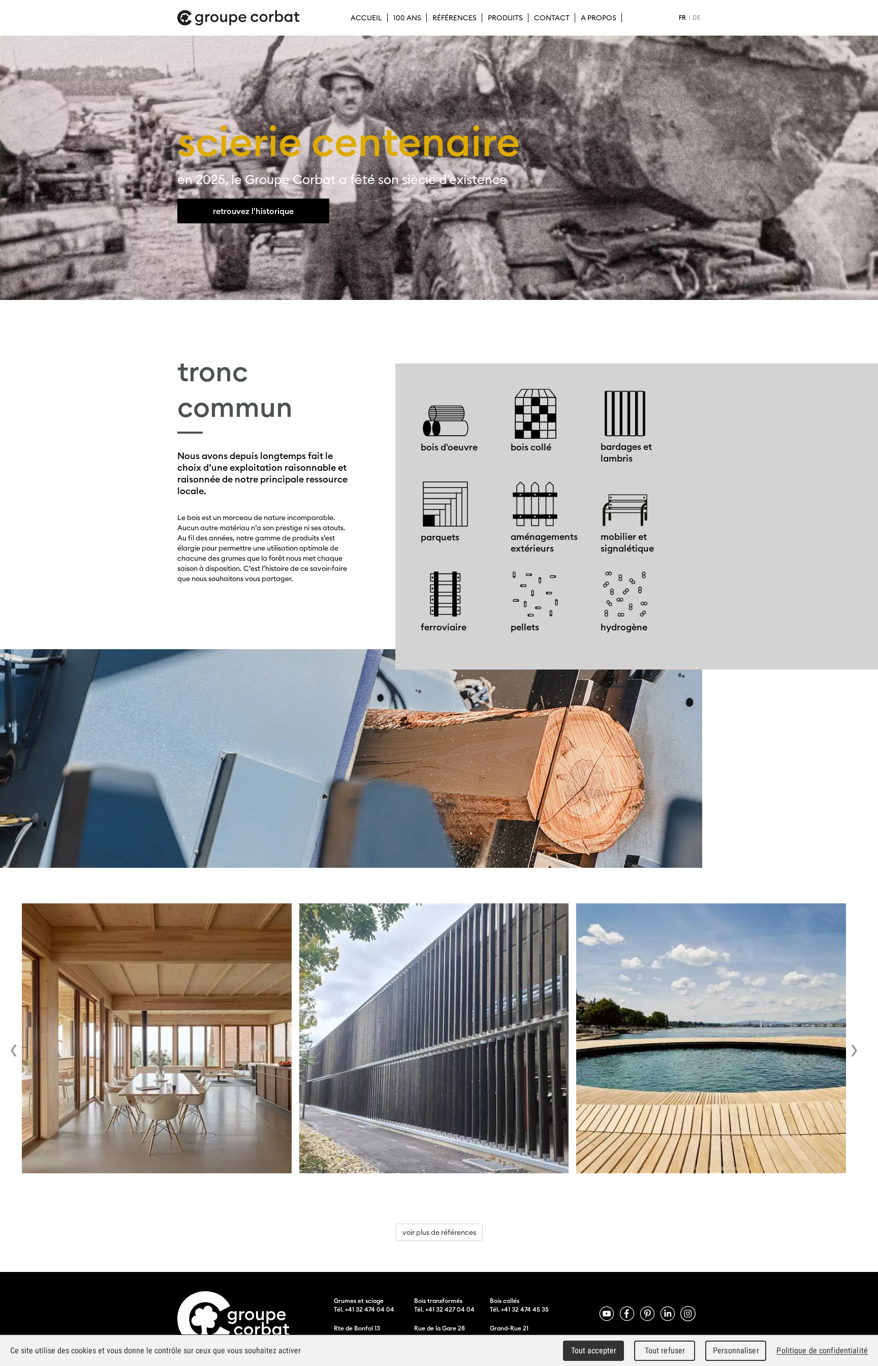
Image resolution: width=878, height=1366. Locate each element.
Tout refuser (665, 1350)
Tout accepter (594, 1350)
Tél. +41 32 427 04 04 (444, 1309)
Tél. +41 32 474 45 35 (519, 1309)
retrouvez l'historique (253, 211)
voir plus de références (439, 1232)
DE (697, 17)
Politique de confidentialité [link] (822, 1350)
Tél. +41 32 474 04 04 (364, 1309)
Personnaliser (736, 1350)
